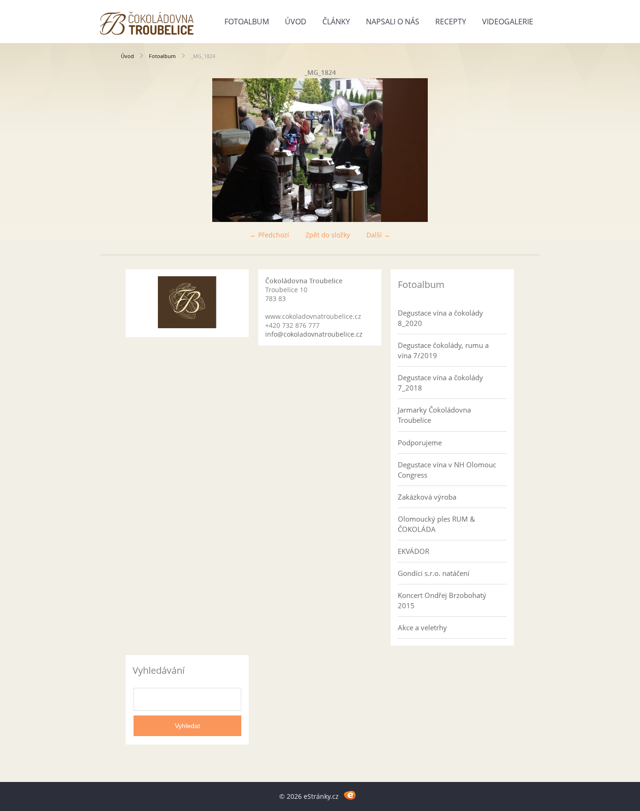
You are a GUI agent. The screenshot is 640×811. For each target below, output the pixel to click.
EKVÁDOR (413, 551)
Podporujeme (420, 442)
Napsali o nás (392, 21)
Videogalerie (507, 21)
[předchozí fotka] (136, 150)
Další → (378, 234)
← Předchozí (269, 234)
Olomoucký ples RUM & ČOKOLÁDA (436, 524)
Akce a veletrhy (422, 627)
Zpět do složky (327, 234)
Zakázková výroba (427, 496)
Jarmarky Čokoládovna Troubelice (434, 415)
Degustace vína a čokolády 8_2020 (440, 318)
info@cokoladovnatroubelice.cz (314, 334)
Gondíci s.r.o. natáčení (433, 573)
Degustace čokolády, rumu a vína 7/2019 (443, 350)
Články (336, 21)
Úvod (295, 21)
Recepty (450, 21)
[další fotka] (503, 150)
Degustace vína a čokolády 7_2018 (440, 382)
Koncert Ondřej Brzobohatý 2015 (442, 600)
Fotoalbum (246, 21)
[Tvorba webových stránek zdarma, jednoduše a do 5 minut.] (349, 795)
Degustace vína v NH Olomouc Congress (447, 469)
